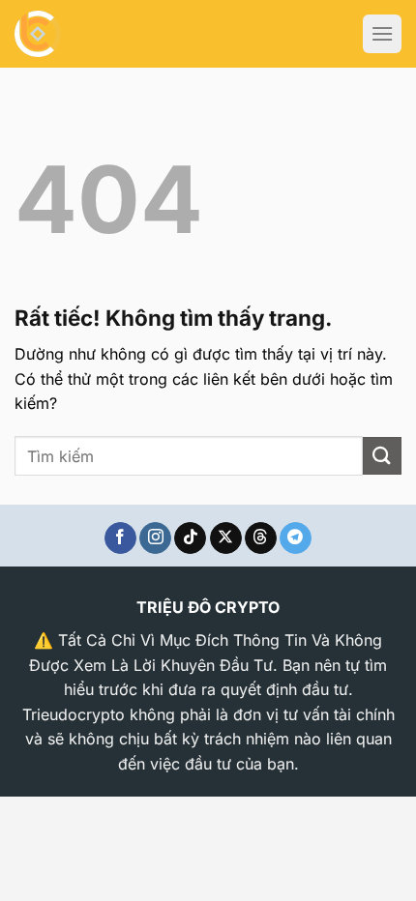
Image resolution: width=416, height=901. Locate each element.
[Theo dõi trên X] (226, 538)
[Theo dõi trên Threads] (261, 538)
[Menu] (382, 34)
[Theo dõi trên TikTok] (190, 538)
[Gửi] (382, 456)
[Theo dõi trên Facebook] (120, 538)
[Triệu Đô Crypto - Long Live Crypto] (78, 34)
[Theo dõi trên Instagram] (155, 538)
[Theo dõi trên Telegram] (296, 538)
